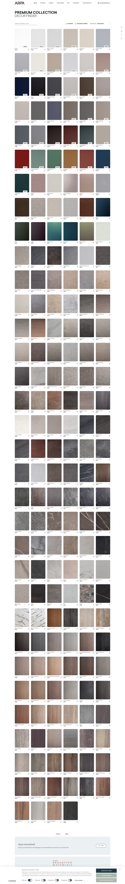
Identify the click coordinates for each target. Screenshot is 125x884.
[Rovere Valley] (87, 738)
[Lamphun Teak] (54, 617)
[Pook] (70, 810)
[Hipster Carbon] (103, 400)
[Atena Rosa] (103, 376)
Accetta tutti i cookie (106, 870)
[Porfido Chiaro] (103, 279)
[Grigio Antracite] (54, 86)
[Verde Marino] (54, 159)
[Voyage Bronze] (54, 448)
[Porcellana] (38, 62)
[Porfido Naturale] (54, 279)
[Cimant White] (22, 424)
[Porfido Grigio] (87, 279)
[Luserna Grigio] (103, 352)
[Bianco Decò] (70, 62)
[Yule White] (54, 545)
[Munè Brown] (103, 424)
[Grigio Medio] (103, 38)
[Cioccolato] (87, 86)
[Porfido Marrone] (70, 279)
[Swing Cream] (70, 521)
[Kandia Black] (103, 545)
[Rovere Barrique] (22, 641)
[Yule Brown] (70, 545)
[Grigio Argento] (70, 86)
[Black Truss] (87, 786)
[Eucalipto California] (87, 762)
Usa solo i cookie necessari (106, 880)
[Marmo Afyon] (22, 569)
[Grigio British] (87, 110)
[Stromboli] (87, 328)
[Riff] (70, 593)
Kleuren (58, 834)
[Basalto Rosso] (38, 328)
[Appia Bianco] (103, 569)
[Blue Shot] (70, 231)
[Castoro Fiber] (70, 110)
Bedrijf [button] (35, 3)
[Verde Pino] (22, 183)
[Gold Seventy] (103, 472)
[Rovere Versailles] (70, 762)
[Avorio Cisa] (87, 62)
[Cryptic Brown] (54, 472)
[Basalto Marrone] (103, 303)
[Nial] (103, 207)
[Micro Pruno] (87, 207)
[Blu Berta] (103, 159)
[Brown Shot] (87, 231)
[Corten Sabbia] (54, 303)
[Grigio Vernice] (54, 110)
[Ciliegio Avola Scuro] (54, 786)
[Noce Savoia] (22, 786)
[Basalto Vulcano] (87, 303)
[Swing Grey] (54, 521)
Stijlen (66, 834)
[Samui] (70, 569)
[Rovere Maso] (22, 738)
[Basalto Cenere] (22, 328)
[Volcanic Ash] (54, 255)
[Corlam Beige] (22, 255)
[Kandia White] (87, 545)
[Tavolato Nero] (70, 617)
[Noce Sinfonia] (22, 810)
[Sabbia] (70, 38)
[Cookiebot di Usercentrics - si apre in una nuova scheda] (12, 881)
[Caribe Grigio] (87, 352)
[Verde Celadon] (38, 159)
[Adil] (22, 231)
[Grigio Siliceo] (54, 62)
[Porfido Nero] (38, 303)
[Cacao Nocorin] (54, 134)
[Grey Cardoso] (70, 497)
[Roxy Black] (38, 569)
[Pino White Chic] (70, 641)
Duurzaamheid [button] (60, 3)
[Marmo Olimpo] (22, 617)
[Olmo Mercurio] (54, 714)
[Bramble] (70, 786)
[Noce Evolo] (38, 810)
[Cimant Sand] (38, 424)
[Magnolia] (87, 38)
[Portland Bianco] (70, 328)
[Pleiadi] (38, 183)
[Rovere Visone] (70, 666)
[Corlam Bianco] (103, 231)
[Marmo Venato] (38, 617)
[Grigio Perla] (22, 62)
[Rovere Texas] (38, 762)
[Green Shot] (54, 231)
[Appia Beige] (22, 593)
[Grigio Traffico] (22, 134)
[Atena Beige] (70, 376)
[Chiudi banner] (119, 869)
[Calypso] (87, 472)
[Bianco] (22, 38)
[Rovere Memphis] (70, 714)
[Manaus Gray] (22, 400)
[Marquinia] (103, 497)
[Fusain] (87, 690)
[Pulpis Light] (22, 545)
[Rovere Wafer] (103, 738)
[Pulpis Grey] (87, 521)
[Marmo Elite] (103, 593)
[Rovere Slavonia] (54, 762)
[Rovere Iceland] (70, 738)
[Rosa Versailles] (70, 183)
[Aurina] (54, 569)
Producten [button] (42, 3)
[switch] (44, 880)
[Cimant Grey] (54, 424)
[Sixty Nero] (103, 255)
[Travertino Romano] (54, 376)
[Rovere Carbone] (103, 641)
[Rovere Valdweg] (54, 810)
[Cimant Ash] (70, 424)
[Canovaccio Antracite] (38, 279)
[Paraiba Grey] (38, 521)
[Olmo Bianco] (38, 714)
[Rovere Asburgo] (38, 666)
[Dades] (38, 400)
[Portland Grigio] (54, 352)
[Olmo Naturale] (22, 690)
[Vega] (38, 231)
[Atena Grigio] (87, 376)
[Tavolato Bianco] (87, 617)
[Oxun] (38, 497)
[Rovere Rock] (22, 762)
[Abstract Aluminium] (87, 255)
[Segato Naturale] (38, 690)
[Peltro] (38, 593)
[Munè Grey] (22, 448)
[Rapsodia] (54, 593)
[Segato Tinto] (54, 690)
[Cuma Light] (87, 448)
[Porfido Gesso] (22, 303)
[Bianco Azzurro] (38, 38)
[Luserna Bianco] (22, 352)
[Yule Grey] (38, 545)
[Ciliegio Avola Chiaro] (38, 786)
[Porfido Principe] (38, 352)
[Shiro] (87, 714)
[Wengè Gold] (103, 690)
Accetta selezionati (106, 875)
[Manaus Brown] (54, 400)
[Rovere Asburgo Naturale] (54, 666)
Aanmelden (101, 845)
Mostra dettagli (78, 880)
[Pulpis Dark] (103, 521)
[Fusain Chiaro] (70, 690)
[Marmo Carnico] (87, 569)
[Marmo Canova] (54, 328)
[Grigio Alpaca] (103, 86)
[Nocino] (22, 666)
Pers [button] (68, 3)
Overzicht (70, 23)
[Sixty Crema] (54, 207)
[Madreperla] (54, 183)
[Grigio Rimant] (103, 134)
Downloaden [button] (76, 3)
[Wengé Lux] (38, 738)
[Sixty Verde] (38, 207)
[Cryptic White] (38, 472)
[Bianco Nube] (54, 38)
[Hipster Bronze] (70, 400)
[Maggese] (70, 159)
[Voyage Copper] (38, 448)
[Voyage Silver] (70, 448)
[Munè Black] (87, 424)
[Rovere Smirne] (54, 641)
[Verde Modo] (87, 134)
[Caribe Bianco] (103, 328)
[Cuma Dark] (103, 448)
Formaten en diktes (82, 23)
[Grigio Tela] (38, 134)
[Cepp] (87, 593)
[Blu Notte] (22, 86)
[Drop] (22, 472)
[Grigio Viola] (22, 110)
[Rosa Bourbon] (103, 62)
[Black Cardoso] (87, 497)
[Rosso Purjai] (70, 134)
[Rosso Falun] (22, 159)
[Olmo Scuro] (103, 714)
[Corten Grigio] (70, 303)
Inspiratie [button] (51, 3)
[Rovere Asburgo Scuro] (87, 641)
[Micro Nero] (22, 207)
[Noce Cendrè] (87, 666)
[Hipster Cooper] (87, 400)
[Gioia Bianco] (70, 255)
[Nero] (38, 86)
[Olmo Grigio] (103, 666)
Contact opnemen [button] (87, 3)
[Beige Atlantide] (103, 110)
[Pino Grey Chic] (38, 641)
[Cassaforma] (38, 376)
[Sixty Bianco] (70, 207)
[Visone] (87, 183)
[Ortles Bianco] (70, 352)
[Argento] (103, 183)
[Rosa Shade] (87, 159)
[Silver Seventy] (22, 497)
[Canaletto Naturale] (22, 714)
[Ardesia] (38, 255)
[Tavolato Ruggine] (103, 617)
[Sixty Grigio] (22, 279)
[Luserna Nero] (22, 376)
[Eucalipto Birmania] (103, 762)
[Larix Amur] (54, 738)
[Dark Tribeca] (54, 497)
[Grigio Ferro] (38, 110)
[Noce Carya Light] (103, 786)
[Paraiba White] (22, 521)
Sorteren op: (93, 23)
